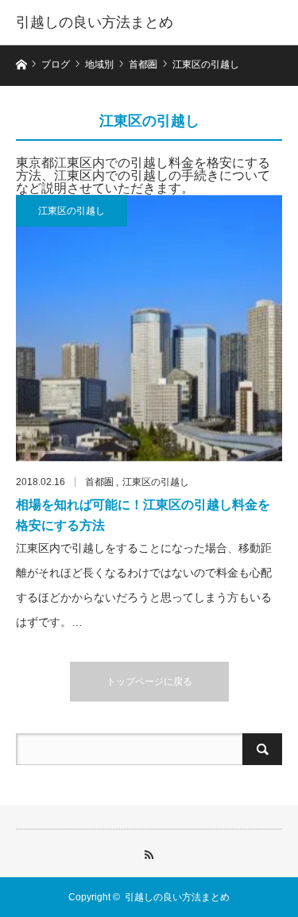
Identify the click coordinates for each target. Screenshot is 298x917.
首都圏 (99, 482)
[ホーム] (21, 63)
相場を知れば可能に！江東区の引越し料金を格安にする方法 (143, 515)
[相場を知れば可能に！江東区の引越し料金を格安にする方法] (149, 328)
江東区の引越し (71, 210)
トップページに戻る (149, 681)
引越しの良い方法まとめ (94, 22)
